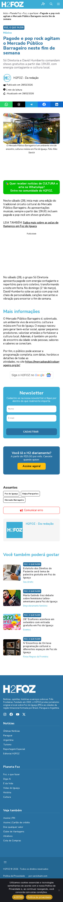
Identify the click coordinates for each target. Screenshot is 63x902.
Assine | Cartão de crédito (16, 822)
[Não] (59, 890)
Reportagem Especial (14, 749)
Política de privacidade (39, 897)
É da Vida (8, 783)
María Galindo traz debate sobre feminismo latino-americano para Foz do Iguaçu (40, 598)
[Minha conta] (43, 4)
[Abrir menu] (5, 862)
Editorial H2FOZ (11, 753)
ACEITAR (18, 897)
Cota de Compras (12, 840)
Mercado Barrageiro (14, 500)
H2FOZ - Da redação (26, 78)
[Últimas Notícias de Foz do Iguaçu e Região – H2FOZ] (13, 4)
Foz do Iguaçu (11, 493)
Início (5, 13)
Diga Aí (7, 778)
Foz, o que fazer (30, 13)
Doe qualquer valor (13, 827)
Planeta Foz (15, 13)
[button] (51, 4)
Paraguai (7, 735)
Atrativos (8, 836)
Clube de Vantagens (13, 831)
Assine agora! (32, 466)
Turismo (7, 744)
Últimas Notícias (11, 731)
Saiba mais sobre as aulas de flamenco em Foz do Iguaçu (30, 224)
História (7, 792)
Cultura (7, 797)
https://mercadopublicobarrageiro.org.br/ (31, 363)
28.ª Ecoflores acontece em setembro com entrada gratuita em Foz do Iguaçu (38, 622)
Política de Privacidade (14, 876)
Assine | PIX (9, 818)
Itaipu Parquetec (30, 493)
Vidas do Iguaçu (11, 788)
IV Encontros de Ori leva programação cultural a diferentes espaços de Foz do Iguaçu (40, 648)
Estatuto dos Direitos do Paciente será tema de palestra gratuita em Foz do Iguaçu (39, 573)
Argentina (8, 740)
